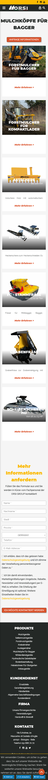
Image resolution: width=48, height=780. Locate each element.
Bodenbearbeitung (24, 662)
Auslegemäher (24, 648)
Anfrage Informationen (24, 39)
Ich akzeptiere (24, 777)
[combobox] (24, 535)
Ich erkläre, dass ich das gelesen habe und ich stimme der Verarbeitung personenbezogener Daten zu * (24, 562)
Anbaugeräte (24, 669)
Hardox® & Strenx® (24, 717)
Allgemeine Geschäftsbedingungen (24, 695)
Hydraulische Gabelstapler (24, 658)
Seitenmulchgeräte (24, 638)
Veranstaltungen (24, 713)
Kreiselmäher (24, 645)
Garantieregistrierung (24, 688)
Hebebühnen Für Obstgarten (24, 665)
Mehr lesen (39, 777)
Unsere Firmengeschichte (24, 710)
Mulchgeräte (24, 634)
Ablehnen (9, 777)
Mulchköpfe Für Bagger (24, 651)
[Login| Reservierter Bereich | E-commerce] (40, 7)
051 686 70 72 (28, 743)
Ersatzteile (24, 684)
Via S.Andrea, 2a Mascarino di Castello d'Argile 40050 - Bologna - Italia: (24, 738)
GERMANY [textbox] (23, 535)
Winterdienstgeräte (24, 655)
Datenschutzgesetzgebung (16, 560)
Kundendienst (24, 698)
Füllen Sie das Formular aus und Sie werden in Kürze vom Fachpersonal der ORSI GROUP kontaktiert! (24, 490)
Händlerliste (24, 691)
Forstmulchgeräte (24, 641)
